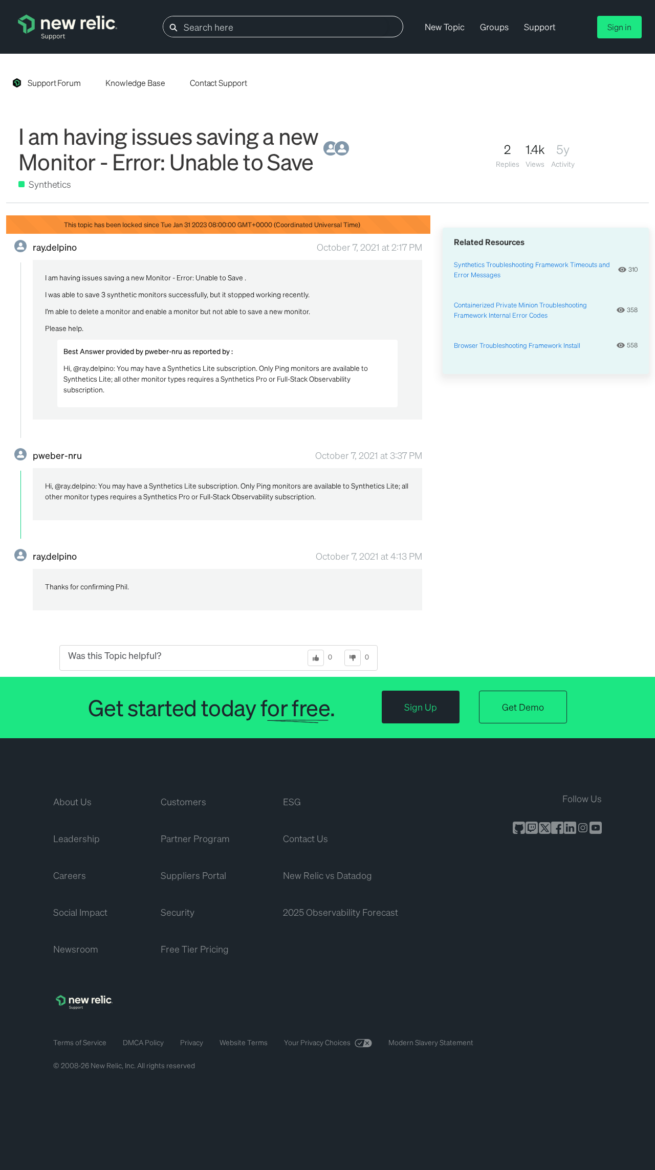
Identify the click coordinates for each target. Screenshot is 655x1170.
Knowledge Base (135, 82)
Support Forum (54, 82)
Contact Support (218, 82)
